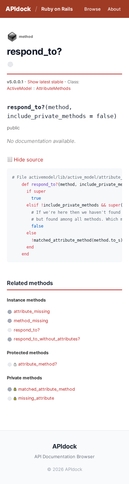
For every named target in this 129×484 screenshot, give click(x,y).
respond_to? (27, 330)
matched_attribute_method (46, 389)
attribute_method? (37, 364)
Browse (92, 9)
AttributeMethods (53, 88)
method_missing (31, 320)
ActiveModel (19, 88)
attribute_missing (32, 311)
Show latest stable (46, 81)
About (114, 9)
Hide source (28, 159)
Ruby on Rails (57, 9)
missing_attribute (36, 398)
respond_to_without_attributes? (47, 338)
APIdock (18, 8)
